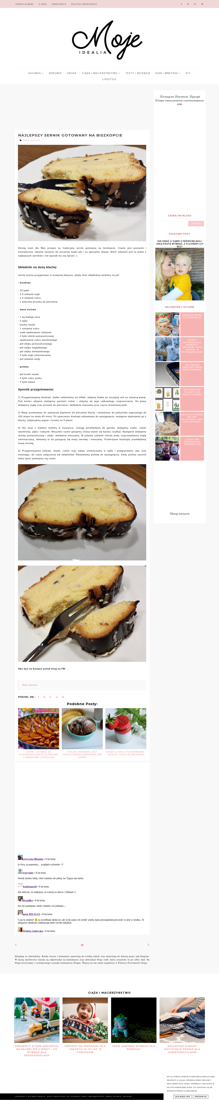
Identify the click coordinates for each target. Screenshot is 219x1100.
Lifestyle (110, 79)
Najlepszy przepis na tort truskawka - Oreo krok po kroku (192, 418)
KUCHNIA (35, 140)
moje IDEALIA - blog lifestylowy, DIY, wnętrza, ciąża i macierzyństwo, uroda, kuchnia (77, 1096)
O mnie (43, 4)
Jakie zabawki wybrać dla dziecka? (133, 1048)
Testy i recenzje (137, 73)
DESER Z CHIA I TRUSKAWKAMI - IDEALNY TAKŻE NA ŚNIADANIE (126, 753)
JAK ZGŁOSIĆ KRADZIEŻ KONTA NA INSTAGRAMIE (192, 367)
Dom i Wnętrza (167, 73)
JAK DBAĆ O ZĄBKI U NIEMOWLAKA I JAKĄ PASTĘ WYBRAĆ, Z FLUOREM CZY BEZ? (179, 244)
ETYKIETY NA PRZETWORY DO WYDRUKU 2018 (192, 441)
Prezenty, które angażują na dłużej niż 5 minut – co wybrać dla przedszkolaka (36, 1051)
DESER (26, 140)
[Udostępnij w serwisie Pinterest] (62, 698)
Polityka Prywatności (84, 4)
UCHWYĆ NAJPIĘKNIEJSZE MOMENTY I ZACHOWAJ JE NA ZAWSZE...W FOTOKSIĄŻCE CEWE (192, 346)
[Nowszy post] (16, 944)
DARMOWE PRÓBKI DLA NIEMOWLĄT (192, 316)
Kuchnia (35, 73)
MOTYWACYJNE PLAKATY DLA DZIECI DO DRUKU (192, 392)
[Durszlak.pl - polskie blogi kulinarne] (180, 513)
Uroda (72, 73)
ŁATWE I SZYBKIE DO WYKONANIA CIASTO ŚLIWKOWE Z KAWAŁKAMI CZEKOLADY (38, 754)
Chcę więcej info (182, 1096)
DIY (188, 73)
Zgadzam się (200, 1096)
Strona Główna (25, 4)
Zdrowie (55, 73)
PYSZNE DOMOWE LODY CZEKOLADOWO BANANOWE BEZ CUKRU (82, 754)
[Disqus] (82, 810)
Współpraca (59, 4)
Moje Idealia (29, 685)
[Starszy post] (149, 944)
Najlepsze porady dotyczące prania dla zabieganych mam (182, 1049)
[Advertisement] (75, 107)
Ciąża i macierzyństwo (100, 73)
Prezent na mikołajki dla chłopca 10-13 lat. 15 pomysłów (85, 1049)
